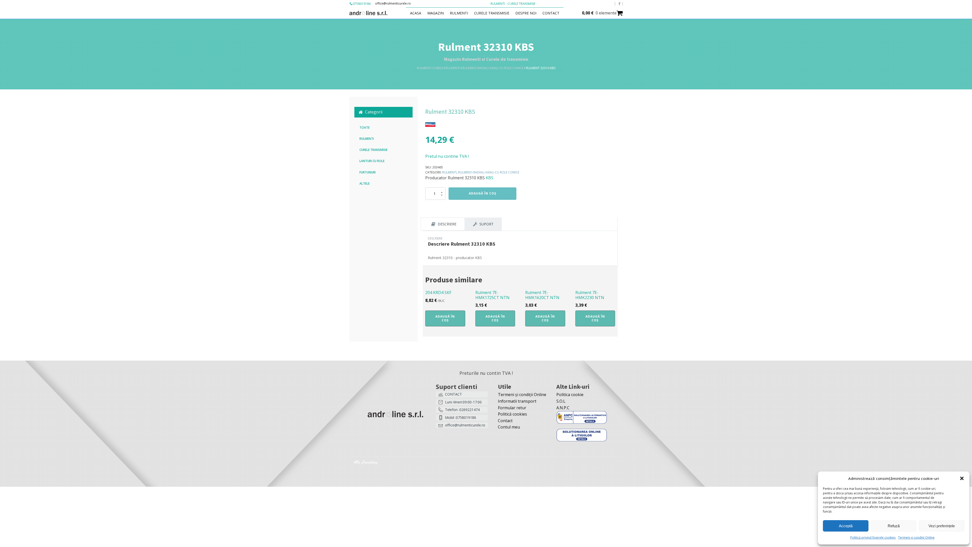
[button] (961, 478)
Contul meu (509, 427)
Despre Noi (525, 13)
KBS (489, 178)
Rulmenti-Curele (430, 68)
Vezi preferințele (941, 526)
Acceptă (846, 526)
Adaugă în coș (482, 193)
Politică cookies (512, 414)
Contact (550, 13)
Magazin (435, 13)
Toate (364, 127)
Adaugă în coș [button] (445, 318)
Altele (364, 183)
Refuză (894, 526)
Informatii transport (517, 401)
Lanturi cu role (371, 161)
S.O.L (560, 401)
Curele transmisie (491, 13)
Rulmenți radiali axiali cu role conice (492, 68)
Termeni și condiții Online (916, 537)
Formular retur (512, 408)
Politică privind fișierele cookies (873, 537)
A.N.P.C (563, 408)
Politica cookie (569, 394)
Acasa (415, 13)
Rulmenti (459, 13)
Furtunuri (367, 172)
